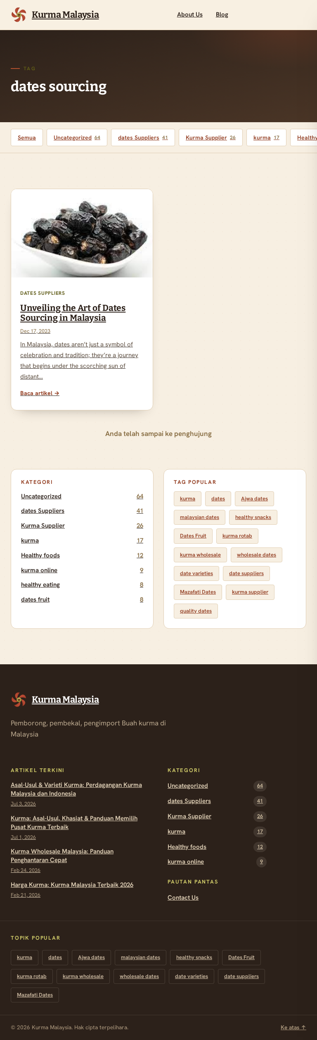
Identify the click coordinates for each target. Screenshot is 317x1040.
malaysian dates (199, 517)
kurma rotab (237, 535)
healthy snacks (253, 517)
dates (218, 498)
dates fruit (82, 599)
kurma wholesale (200, 554)
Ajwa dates (254, 498)
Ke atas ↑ (293, 1027)
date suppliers (246, 573)
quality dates (196, 610)
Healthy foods (82, 555)
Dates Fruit (193, 535)
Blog (222, 14)
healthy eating (82, 584)
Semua (27, 137)
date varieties (196, 573)
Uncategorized (77, 137)
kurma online (82, 570)
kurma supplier (250, 591)
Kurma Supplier (211, 137)
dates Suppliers (143, 137)
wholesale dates (256, 554)
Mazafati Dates (198, 591)
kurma (266, 137)
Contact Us (183, 897)
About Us (190, 14)
